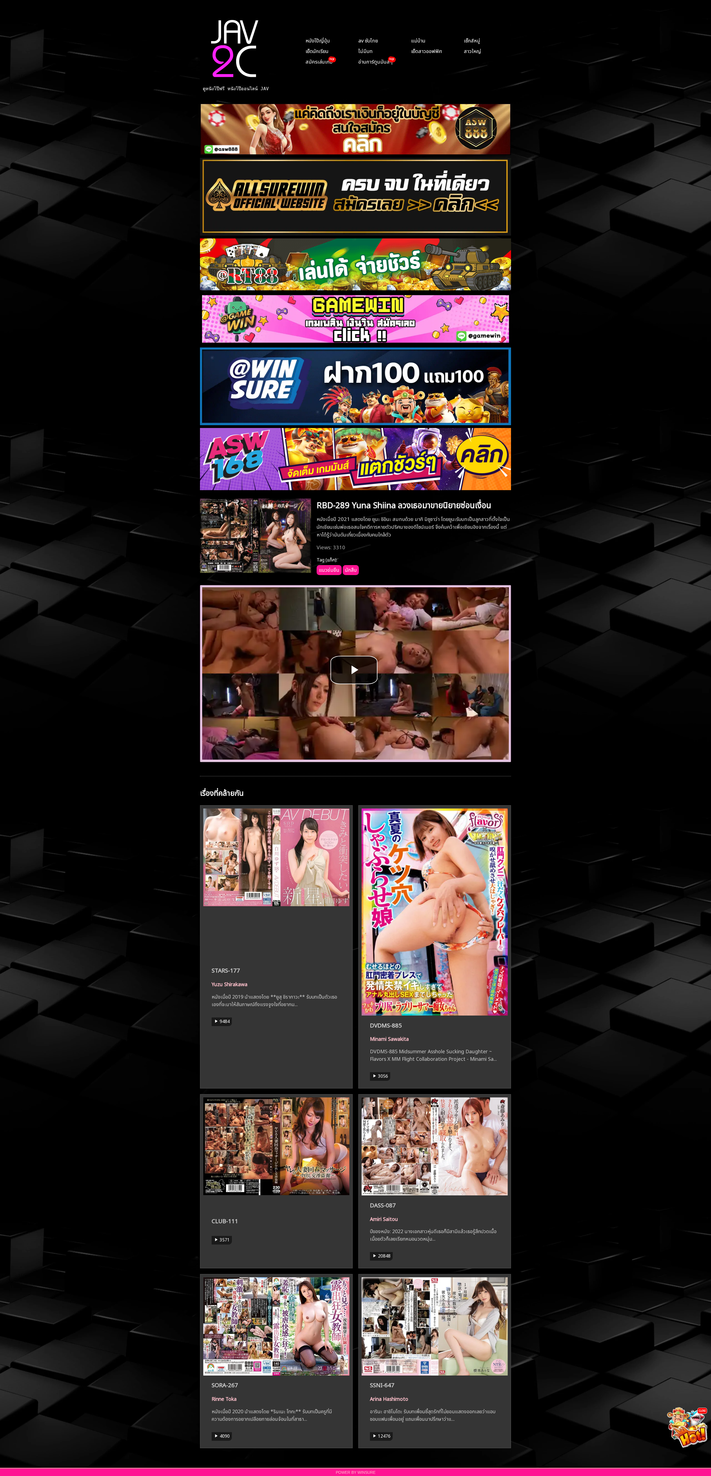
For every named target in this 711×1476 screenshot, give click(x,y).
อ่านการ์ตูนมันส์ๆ (375, 61)
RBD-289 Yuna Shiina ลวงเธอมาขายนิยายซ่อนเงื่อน (404, 504)
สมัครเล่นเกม (319, 61)
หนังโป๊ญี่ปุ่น (318, 39)
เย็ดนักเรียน (317, 50)
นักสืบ (351, 569)
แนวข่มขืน (329, 569)
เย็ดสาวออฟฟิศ (426, 50)
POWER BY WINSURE (355, 1472)
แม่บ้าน (418, 39)
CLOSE (702, 1410)
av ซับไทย (368, 39)
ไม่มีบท (365, 50)
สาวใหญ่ (472, 50)
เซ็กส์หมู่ (472, 39)
